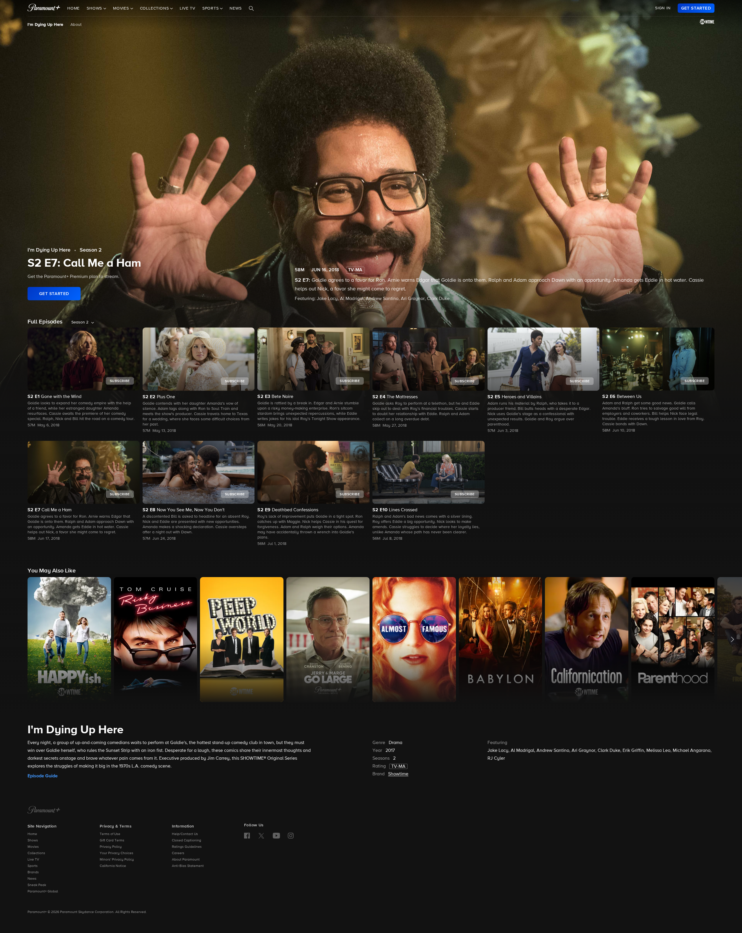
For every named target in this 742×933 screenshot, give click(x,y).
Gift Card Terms (112, 840)
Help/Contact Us (185, 834)
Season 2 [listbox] (79, 322)
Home (73, 8)
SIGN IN (663, 8)
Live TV (187, 8)
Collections (36, 853)
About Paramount (186, 859)
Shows (33, 840)
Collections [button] (155, 8)
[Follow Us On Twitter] (261, 835)
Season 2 (91, 250)
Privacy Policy (111, 847)
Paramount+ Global (43, 891)
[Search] (251, 8)
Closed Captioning (186, 840)
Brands (33, 872)
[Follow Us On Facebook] (247, 836)
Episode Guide (43, 776)
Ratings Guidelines (187, 847)
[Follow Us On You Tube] (276, 836)
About (76, 25)
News (235, 8)
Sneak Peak (37, 885)
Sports (33, 866)
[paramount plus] (44, 8)
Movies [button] (121, 8)
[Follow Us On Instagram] (291, 836)
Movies (33, 847)
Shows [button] (95, 8)
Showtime (398, 774)
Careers (178, 853)
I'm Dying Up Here (45, 25)
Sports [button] (211, 8)
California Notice (113, 866)
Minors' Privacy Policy (117, 859)
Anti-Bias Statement (188, 866)
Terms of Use (110, 834)
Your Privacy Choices (116, 853)
